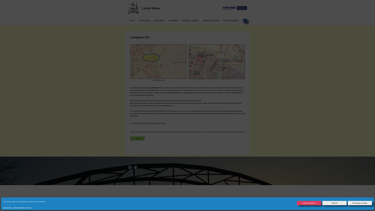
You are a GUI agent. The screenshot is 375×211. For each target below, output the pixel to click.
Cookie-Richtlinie (7, 207)
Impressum (29, 207)
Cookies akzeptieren (309, 203)
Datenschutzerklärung (19, 207)
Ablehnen (335, 203)
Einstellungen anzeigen (360, 203)
